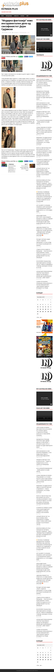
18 (40, 309)
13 (45, 306)
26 (42, 311)
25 (40, 311)
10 (37, 306)
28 (48, 311)
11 (40, 306)
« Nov (37, 317)
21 (48, 309)
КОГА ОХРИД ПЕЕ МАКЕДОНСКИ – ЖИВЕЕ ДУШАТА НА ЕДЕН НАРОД (44, 122)
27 (45, 311)
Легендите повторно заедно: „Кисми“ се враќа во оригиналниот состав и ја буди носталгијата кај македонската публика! (43, 242)
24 (37, 311)
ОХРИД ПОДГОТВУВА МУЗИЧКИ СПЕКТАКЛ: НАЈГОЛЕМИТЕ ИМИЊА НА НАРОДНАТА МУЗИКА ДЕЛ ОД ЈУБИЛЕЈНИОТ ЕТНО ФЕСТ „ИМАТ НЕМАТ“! (44, 274)
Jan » (41, 317)
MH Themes (35, 670)
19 (42, 309)
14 (48, 306)
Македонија (9, 15)
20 (45, 309)
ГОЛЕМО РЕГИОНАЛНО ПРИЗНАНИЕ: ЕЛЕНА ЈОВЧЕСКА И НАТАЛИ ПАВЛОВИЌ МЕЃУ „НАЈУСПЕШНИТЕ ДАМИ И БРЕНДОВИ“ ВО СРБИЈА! (44, 285)
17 (37, 309)
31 (37, 314)
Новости (16, 15)
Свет (27, 15)
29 (50, 311)
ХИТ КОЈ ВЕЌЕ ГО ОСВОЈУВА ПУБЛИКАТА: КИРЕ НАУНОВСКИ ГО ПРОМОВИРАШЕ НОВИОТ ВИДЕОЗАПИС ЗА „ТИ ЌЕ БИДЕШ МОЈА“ (44, 208)
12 (42, 306)
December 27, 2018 (7, 32)
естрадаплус (16, 32)
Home (2, 15)
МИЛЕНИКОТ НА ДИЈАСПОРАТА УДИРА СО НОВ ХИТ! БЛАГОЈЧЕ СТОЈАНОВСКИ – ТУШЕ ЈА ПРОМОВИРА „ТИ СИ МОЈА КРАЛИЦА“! (44, 141)
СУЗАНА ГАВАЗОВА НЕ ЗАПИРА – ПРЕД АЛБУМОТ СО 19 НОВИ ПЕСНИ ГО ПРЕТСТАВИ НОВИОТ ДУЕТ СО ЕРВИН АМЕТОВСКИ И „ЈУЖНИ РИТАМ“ (44, 130)
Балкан (22, 15)
